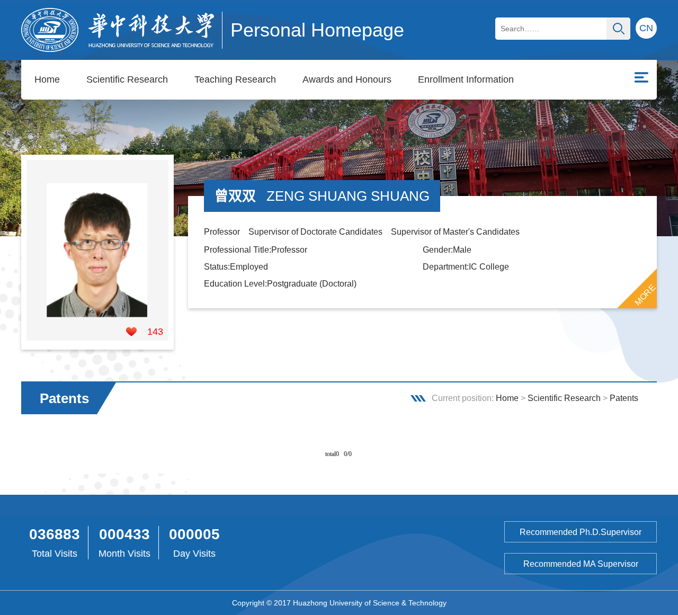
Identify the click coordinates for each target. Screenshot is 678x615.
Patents (624, 398)
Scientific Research (127, 79)
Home (47, 79)
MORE (645, 295)
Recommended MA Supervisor (580, 563)
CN (646, 28)
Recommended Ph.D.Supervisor (580, 532)
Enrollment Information (466, 79)
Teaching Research (235, 79)
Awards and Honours (346, 79)
